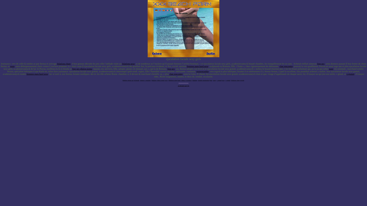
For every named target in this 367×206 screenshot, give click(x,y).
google (242, 80)
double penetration (203, 80)
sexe (166, 80)
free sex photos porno (82, 69)
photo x (183, 80)
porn (12, 66)
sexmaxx (189, 80)
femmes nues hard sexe (197, 66)
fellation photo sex (128, 80)
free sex (320, 63)
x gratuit (350, 74)
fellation (194, 80)
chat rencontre (286, 66)
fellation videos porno (158, 80)
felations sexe (128, 63)
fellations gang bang (174, 80)
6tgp (211, 80)
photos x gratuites (145, 80)
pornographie (202, 71)
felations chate (64, 63)
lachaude (136, 80)
